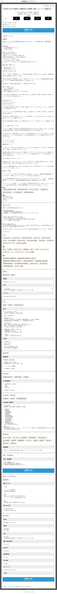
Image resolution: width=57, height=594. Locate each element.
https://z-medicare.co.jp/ (9, 570)
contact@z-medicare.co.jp (10, 510)
